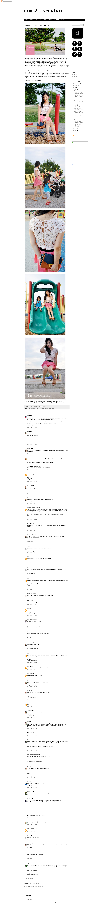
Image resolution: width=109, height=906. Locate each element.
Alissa (28, 781)
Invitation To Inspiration (32, 507)
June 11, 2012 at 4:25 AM (32, 481)
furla (37, 408)
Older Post (67, 881)
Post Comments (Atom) (34, 883)
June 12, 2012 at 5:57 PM (32, 817)
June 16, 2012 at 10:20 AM (32, 876)
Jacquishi (29, 703)
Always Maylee (30, 534)
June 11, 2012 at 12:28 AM (32, 444)
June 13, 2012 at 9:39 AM (32, 848)
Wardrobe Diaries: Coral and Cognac (78, 117)
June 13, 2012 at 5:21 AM (32, 839)
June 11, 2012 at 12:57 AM (32, 453)
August (76, 85)
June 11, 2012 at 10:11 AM (32, 589)
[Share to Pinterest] (44, 406)
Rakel (28, 547)
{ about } (31, 19)
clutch (52, 402)
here (65, 72)
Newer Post (27, 881)
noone (28, 666)
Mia (28, 473)
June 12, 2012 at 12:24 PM (32, 777)
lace (39, 408)
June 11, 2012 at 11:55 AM (32, 650)
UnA (28, 431)
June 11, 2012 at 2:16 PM (32, 677)
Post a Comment (29, 878)
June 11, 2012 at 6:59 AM (32, 530)
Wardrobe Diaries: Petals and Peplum (78, 122)
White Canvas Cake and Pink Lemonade (78, 93)
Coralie (28, 798)
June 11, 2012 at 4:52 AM (32, 493)
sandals (46, 408)
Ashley (28, 863)
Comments (76, 138)
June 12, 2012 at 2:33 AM (32, 706)
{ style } (50, 19)
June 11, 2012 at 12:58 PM (32, 662)
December (77, 78)
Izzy (28, 415)
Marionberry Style (31, 843)
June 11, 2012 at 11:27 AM (32, 638)
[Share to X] (42, 406)
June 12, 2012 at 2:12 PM (32, 787)
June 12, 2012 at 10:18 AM (32, 735)
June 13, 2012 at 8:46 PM (32, 860)
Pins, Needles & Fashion (32, 754)
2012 (75, 76)
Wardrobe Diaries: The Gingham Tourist (78, 96)
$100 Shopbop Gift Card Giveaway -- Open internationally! (38, 467)
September (77, 83)
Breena (28, 497)
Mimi (28, 457)
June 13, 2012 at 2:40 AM (32, 824)
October (76, 81)
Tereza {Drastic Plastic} (32, 821)
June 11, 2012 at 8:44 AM (32, 543)
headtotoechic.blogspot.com (32, 697)
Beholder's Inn (30, 637)
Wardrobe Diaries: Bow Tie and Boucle (78, 115)
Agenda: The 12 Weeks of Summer (78, 99)
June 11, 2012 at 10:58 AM (32, 627)
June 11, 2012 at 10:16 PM (32, 699)
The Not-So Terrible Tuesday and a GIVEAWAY (78, 105)
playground (42, 408)
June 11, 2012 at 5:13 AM (32, 519)
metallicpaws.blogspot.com (32, 425)
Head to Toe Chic (31, 690)
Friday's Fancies (77, 90)
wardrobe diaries (52, 408)
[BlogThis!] (41, 406)
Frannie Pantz (30, 739)
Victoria (29, 710)
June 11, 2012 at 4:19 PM (32, 686)
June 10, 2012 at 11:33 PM (32, 427)
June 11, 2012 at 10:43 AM (32, 604)
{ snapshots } (56, 19)
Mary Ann (29, 791)
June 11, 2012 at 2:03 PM (32, 669)
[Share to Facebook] (43, 406)
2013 (75, 74)
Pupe (28, 835)
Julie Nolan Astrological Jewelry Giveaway (35, 626)
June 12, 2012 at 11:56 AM (32, 750)
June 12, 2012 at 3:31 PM (32, 794)
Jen (28, 680)
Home (47, 881)
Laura (28, 721)
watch (61, 402)
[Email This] (39, 406)
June (76, 89)
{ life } (36, 19)
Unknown (29, 556)
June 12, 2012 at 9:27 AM (32, 728)
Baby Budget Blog (31, 619)
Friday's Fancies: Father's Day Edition (78, 112)
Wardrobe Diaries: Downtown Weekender (77, 125)
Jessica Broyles (30, 567)
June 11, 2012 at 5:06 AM (32, 503)
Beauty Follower (30, 828)
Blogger (56, 902)
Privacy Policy (29, 899)
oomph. (28, 448)
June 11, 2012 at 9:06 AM (32, 552)
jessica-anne (30, 485)
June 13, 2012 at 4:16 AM (32, 831)
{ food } (45, 19)
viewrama (29, 642)
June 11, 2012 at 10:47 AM (32, 615)
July (75, 87)
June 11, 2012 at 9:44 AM (32, 563)
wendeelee (29, 673)
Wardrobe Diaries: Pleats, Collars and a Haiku (78, 102)
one (40, 401)
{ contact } (63, 19)
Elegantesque (30, 766)
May (76, 128)
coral (29, 408)
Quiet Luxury (29, 858)
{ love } (40, 19)
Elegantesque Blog (31, 776)
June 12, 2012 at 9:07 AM (32, 717)
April (76, 130)
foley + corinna (33, 408)
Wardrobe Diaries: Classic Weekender (78, 109)
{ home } (26, 19)
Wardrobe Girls (30, 593)
